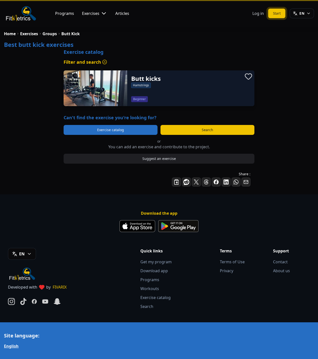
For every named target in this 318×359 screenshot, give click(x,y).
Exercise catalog (110, 129)
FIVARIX (60, 287)
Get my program (156, 262)
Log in (258, 13)
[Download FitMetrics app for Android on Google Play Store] (178, 226)
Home (10, 33)
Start (277, 13)
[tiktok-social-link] (23, 301)
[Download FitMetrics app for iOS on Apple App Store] (137, 226)
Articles (122, 13)
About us (281, 270)
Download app (154, 270)
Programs (64, 13)
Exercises (90, 13)
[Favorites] (248, 76)
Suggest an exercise (159, 158)
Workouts (149, 288)
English (11, 346)
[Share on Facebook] (216, 182)
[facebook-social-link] (34, 301)
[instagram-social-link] (11, 301)
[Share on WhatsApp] (236, 182)
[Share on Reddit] (186, 182)
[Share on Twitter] (196, 182)
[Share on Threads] (206, 182)
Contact (280, 262)
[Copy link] (176, 182)
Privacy (226, 270)
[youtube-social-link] (45, 301)
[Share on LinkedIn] (226, 182)
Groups (49, 33)
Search (207, 129)
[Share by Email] (245, 182)
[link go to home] (23, 274)
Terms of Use (232, 262)
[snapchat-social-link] (57, 301)
